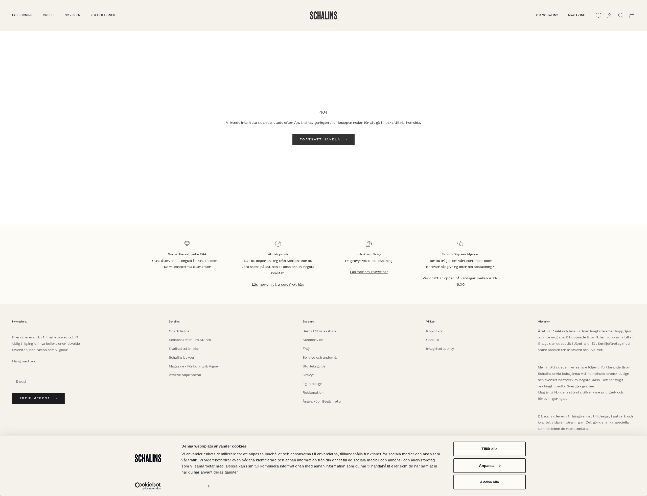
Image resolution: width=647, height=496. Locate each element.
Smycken (72, 15)
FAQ (306, 349)
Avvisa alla (489, 482)
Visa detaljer (192, 486)
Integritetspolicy (440, 349)
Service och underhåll (320, 357)
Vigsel (49, 15)
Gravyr (308, 375)
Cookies (432, 340)
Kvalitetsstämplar (184, 349)
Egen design (312, 384)
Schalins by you (181, 357)
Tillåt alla (489, 449)
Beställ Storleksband (320, 331)
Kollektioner (103, 15)
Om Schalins (547, 15)
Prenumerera (35, 398)
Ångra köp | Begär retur (322, 401)
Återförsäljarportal (185, 375)
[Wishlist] (598, 15)
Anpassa (487, 465)
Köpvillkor (434, 331)
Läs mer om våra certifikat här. (278, 284)
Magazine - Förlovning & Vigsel (194, 366)
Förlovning (22, 15)
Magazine (576, 15)
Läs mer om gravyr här (369, 272)
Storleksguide (314, 366)
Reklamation (313, 392)
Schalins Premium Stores (190, 340)
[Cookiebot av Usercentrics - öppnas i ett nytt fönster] (148, 486)
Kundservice (313, 340)
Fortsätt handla (320, 139)
